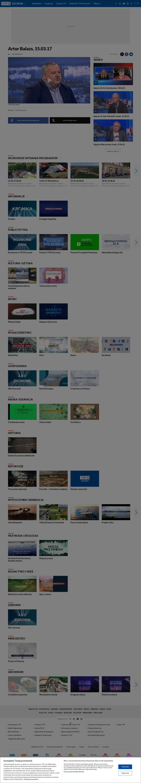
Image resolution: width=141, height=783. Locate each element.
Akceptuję (125, 767)
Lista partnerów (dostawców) (74, 772)
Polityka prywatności (31, 779)
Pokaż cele (125, 773)
